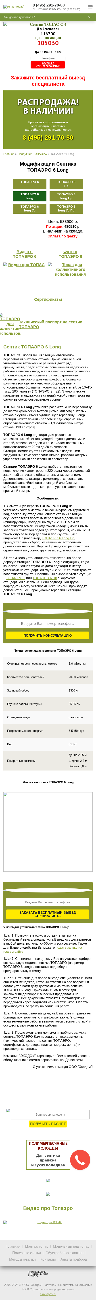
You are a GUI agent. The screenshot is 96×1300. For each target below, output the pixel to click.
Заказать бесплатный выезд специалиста (47, 914)
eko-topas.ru (48, 1294)
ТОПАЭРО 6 (30, 182)
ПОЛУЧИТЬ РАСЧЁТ (48, 1124)
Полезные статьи (26, 1253)
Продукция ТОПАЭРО (32, 154)
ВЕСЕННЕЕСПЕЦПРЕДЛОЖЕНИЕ (48, 65)
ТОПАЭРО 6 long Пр (66, 196)
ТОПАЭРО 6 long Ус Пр (66, 208)
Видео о (24, 254)
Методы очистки (22, 1259)
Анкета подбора (74, 1259)
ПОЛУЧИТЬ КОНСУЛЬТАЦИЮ (47, 635)
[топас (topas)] (13, 7)
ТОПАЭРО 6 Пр (66, 184)
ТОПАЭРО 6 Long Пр (58, 538)
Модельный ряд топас (71, 1246)
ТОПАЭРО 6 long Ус (30, 208)
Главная (8, 154)
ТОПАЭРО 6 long (30, 196)
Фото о (70, 254)
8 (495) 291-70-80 (48, 137)
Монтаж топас (36, 1246)
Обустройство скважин (64, 1253)
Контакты (48, 1259)
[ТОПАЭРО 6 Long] (48, 832)
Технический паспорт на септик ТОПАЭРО (50, 324)
